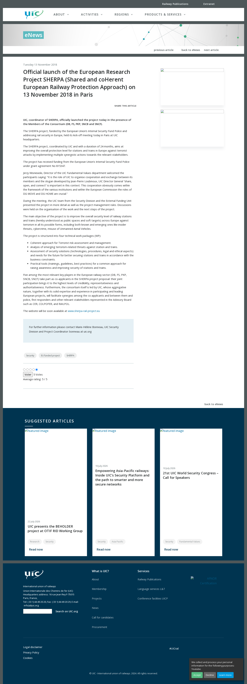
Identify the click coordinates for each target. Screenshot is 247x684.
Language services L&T (151, 589)
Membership (99, 589)
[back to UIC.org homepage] (34, 14)
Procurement (99, 627)
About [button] (59, 14)
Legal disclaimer (32, 647)
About (95, 579)
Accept (197, 675)
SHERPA (70, 355)
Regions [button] (122, 14)
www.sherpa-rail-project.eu (84, 311)
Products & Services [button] (163, 14)
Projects (97, 598)
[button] (216, 14)
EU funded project (50, 355)
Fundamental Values (189, 541)
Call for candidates (103, 617)
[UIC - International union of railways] (34, 574)
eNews (33, 35)
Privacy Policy (31, 652)
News (95, 608)
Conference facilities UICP (153, 598)
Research (34, 541)
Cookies (28, 658)
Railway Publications (149, 579)
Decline (210, 675)
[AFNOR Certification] (204, 581)
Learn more (225, 675)
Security (30, 355)
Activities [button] (90, 14)
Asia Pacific (117, 541)
